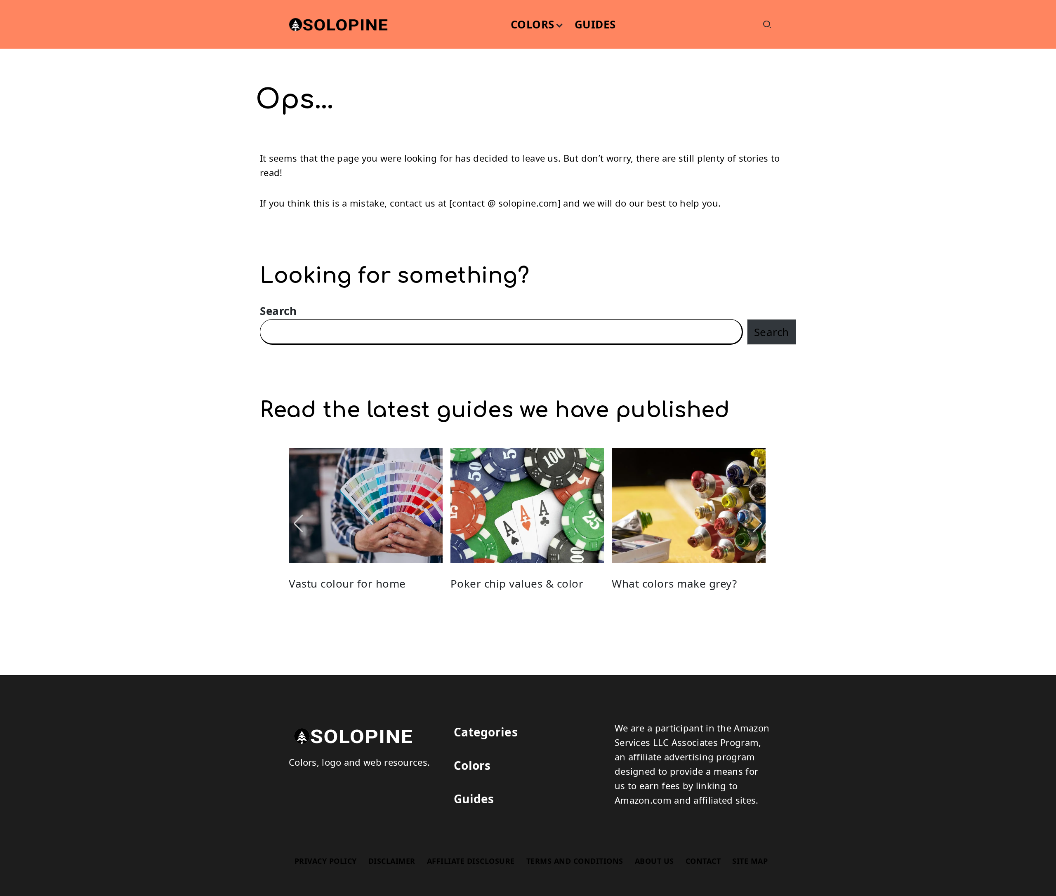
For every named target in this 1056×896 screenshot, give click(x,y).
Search (278, 310)
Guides (474, 799)
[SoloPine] (336, 23)
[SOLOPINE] (350, 734)
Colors (472, 765)
